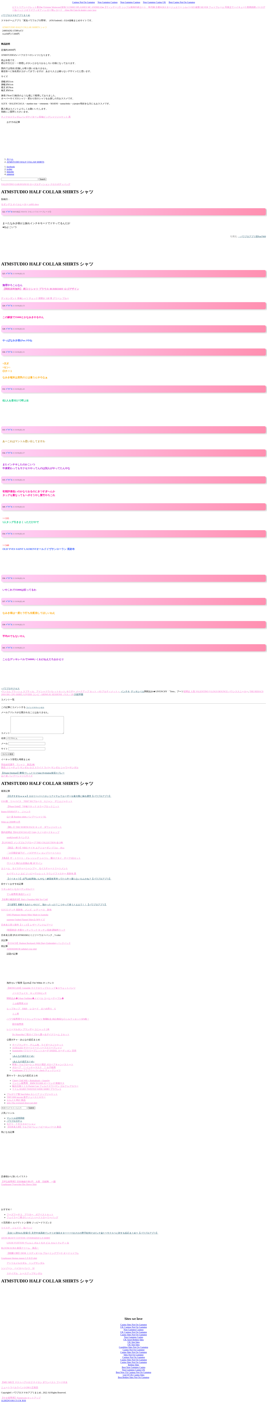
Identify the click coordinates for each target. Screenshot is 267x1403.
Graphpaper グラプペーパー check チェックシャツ (36, 1070)
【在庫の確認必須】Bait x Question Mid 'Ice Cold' (24, 899)
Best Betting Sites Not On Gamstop (133, 1377)
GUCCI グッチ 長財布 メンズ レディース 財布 (26, 910)
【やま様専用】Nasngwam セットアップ (21, 1398)
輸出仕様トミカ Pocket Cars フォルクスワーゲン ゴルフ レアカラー (45, 1086)
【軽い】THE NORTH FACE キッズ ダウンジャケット (34, 827)
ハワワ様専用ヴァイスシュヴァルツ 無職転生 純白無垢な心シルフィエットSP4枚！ (48, 1019)
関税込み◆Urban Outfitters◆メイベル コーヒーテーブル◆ (35, 998)
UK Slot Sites (134, 1342)
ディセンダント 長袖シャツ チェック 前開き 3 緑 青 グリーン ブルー (35, 298)
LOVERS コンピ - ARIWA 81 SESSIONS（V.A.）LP (48, 694)
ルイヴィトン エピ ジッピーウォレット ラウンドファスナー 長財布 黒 (41, 873)
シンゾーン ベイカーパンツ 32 (17, 1268)
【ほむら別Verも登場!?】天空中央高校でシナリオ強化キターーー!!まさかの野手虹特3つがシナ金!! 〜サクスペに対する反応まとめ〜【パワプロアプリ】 (82, 1233)
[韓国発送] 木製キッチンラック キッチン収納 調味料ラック (36, 930)
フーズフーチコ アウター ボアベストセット (30, 1214)
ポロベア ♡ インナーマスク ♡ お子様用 (34, 1067)
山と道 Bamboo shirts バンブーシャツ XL (26, 817)
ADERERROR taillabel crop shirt (22, 949)
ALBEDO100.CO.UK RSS (13, 1400)
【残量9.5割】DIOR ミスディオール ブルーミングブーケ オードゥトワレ (43, 1253)
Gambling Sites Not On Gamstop (133, 1347)
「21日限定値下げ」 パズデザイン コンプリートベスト (34, 853)
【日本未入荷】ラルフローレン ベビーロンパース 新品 (34, 1127)
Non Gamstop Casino (133, 1337)
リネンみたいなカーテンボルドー (17, 889)
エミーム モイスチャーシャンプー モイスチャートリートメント (34, 868)
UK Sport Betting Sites (133, 1340)
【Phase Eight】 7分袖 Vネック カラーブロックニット (33, 806)
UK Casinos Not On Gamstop (133, 1327)
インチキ (125, 691)
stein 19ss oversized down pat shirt (22, 1103)
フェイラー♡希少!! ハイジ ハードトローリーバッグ (32, 1217)
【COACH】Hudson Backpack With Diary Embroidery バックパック (39, 943)
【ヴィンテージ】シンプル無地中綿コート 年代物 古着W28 (134, 7)
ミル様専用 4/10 (20, 1003)
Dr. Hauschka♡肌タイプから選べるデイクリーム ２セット (40, 1034)
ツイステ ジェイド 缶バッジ (16, 1228)
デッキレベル (137, 691)
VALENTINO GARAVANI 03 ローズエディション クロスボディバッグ (35, 184)
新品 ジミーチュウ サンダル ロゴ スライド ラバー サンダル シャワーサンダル (39, 767)
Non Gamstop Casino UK (154, 2)
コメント (5, 733)
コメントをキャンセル (35, 707)
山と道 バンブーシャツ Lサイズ (17, 776)
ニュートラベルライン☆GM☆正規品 (19, 1387)
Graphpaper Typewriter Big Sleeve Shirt (19, 1184)
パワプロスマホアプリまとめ (15, 15)
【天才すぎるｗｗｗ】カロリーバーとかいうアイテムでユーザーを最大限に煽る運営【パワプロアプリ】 (59, 796)
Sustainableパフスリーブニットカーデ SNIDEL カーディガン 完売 (44, 1050)
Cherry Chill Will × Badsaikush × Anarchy (31, 1080)
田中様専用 (17, 1024)
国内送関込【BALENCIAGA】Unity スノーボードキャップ (30, 832)
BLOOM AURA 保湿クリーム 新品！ (20, 1248)
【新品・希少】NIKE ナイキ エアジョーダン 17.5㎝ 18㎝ (35, 848)
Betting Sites (133, 1365)
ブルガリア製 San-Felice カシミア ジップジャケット (32, 1094)
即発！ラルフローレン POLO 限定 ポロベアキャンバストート (42, 1064)
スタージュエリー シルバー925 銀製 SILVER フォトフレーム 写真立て (199, 7)
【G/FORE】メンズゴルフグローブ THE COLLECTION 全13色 (32, 842)
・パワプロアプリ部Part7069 (252, 236)
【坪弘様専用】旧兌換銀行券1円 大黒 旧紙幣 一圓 (28, 1181)
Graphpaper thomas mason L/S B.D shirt (19, 1258)
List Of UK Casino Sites (133, 1375)
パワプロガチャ (14, 1121)
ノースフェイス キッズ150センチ (29, 993)
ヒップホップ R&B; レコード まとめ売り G (31, 1008)
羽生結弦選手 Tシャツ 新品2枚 (18, 764)
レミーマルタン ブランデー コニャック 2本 (28, 1029)
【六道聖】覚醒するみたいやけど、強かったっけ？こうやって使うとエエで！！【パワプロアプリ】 (57, 904)
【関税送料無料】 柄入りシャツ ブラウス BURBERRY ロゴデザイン (41, 288)
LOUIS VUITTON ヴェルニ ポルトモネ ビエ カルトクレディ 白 (38, 1243)
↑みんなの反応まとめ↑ (23, 1056)
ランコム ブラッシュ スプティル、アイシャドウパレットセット (33, 691)
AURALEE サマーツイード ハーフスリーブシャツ (37, 1048)
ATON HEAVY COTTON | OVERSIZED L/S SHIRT (25, 1238)
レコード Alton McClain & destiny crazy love (74, 10)
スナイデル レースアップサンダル (24, 1273)
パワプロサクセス (11, 688)
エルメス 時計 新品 (16, 1100)
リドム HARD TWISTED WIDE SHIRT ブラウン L (36, 1089)
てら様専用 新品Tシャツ (19, 894)
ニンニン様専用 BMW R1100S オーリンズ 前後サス (38, 1083)
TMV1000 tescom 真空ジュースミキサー (26, 1097)
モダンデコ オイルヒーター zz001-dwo (20, 204)
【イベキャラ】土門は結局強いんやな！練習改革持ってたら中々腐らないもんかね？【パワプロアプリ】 (59, 879)
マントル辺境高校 (15, 1118)
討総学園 (78, 694)
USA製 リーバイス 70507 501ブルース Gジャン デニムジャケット (36, 801)
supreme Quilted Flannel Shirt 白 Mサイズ (26, 919)
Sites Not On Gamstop (134, 1355)
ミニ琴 (15, 1014)
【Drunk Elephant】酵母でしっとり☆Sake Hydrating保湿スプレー (33, 773)
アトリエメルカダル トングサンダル (25, 1263)
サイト (4, 748)
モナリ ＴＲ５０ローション (21, 1124)
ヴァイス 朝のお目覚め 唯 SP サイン (24, 863)
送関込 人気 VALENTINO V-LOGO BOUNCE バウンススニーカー (215, 691)
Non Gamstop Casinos (108, 2)
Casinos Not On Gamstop (83, 2)
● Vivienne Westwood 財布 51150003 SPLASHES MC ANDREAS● (72, 7)
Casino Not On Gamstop (133, 1350)
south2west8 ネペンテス (18, 837)
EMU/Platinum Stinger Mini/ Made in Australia (27, 915)
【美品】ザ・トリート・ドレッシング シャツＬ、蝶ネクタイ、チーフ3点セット (41, 858)
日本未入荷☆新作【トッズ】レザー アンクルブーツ (27, 925)
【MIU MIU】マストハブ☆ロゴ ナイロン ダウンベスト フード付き (34, 1382)
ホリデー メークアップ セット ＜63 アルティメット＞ (93, 691)
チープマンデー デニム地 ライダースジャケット (37, 1045)
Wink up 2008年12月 (10, 822)
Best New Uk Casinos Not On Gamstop (133, 1372)
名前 (3, 738)
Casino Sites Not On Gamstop (133, 1324)
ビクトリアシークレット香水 (26, 7)
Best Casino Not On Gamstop (182, 2)
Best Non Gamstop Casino (133, 1367)
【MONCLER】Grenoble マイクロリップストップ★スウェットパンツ (41, 988)
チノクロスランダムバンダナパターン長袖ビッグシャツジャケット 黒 (36, 117)
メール (4, 743)
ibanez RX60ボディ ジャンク (16, 811)
